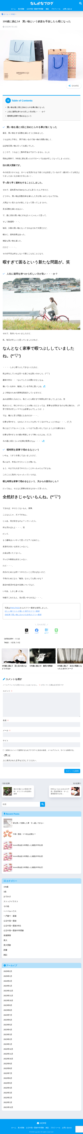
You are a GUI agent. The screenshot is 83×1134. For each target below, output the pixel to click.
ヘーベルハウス (10, 911)
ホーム (13, 9)
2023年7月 (8, 1015)
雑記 (47, 9)
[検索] (42, 804)
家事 (13, 642)
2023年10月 (8, 1000)
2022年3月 (8, 1093)
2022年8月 (8, 1068)
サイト (5, 741)
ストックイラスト (11, 901)
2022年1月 (8, 1102)
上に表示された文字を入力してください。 (20, 760)
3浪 (5, 892)
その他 (6, 906)
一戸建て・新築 (10, 916)
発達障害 (7, 935)
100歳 (17, 639)
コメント (8, 691)
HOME (42, 1123)
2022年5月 (8, 1083)
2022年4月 (8, 1088)
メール (7, 730)
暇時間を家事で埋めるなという (19, 116)
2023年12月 (8, 991)
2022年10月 (8, 1059)
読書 (5, 950)
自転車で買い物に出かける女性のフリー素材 (23, 615)
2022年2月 (8, 1098)
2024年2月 (8, 981)
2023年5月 (8, 1025)
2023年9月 (8, 1005)
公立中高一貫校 (10, 921)
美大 (5, 940)
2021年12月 (8, 1107)
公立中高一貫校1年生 (12, 926)
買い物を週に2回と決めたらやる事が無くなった (26, 107)
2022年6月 (8, 1078)
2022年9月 (8, 1064)
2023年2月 (8, 1039)
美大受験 (21, 9)
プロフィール (55, 9)
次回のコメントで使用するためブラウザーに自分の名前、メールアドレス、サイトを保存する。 (40, 750)
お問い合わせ (67, 9)
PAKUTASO (15, 608)
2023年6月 (8, 1020)
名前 (6, 720)
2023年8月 (8, 1010)
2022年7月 (8, 1073)
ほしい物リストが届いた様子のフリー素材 (22, 611)
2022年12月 (8, 1049)
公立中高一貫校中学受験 (35, 9)
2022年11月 (8, 1054)
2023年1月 (8, 1044)
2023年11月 (8, 996)
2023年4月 (8, 1030)
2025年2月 (8, 971)
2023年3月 (8, 1034)
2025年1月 (8, 976)
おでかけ (7, 897)
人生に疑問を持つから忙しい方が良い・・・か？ (26, 112)
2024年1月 (8, 986)
